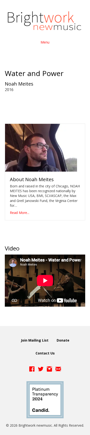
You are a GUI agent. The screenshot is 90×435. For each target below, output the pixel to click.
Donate (63, 340)
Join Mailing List (34, 340)
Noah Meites (19, 84)
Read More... (19, 212)
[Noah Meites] (41, 147)
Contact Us (45, 353)
